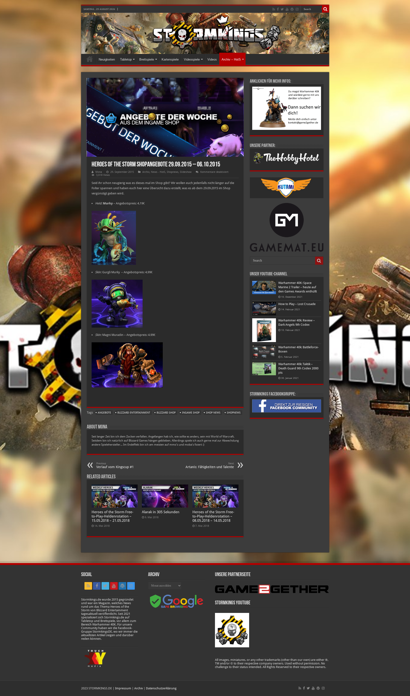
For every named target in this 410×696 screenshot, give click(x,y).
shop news (213, 412)
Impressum (123, 688)
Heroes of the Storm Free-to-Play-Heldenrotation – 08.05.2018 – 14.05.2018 (213, 516)
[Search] (325, 9)
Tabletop (126, 59)
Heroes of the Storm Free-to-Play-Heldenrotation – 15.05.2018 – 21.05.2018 (112, 516)
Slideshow (185, 172)
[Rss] (273, 9)
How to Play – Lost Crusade (297, 304)
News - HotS (158, 172)
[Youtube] (287, 9)
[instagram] (297, 9)
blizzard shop (166, 412)
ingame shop (191, 412)
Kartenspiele (170, 59)
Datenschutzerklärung (161, 688)
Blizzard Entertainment (133, 412)
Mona (98, 172)
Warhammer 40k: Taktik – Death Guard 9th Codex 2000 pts (298, 368)
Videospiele (192, 59)
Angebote (104, 412)
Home (90, 59)
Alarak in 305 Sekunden (160, 512)
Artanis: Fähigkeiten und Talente (210, 465)
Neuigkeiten (107, 59)
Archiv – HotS (231, 59)
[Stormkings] (205, 33)
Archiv (145, 172)
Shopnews (172, 172)
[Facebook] (277, 9)
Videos (212, 59)
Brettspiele (146, 59)
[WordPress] (292, 9)
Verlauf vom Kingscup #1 (115, 465)
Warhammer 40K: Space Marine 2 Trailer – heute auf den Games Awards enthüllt (297, 287)
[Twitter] (282, 9)
